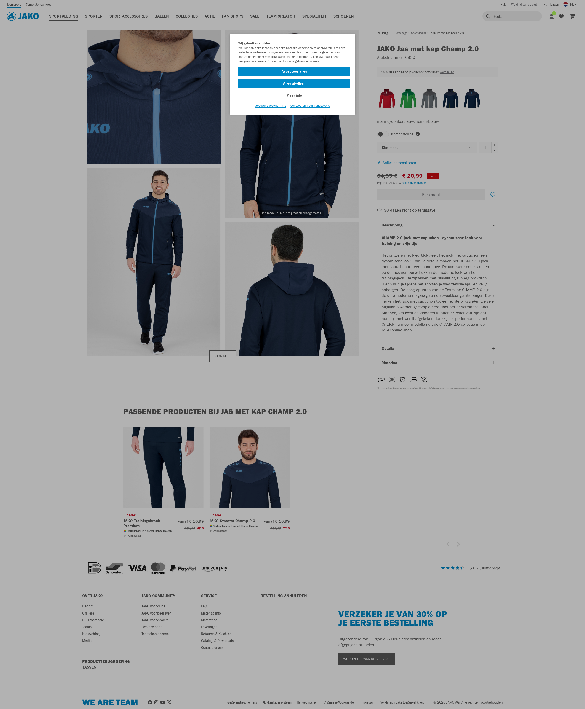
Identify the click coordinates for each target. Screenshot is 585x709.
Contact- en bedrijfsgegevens (310, 105)
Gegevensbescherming (270, 105)
